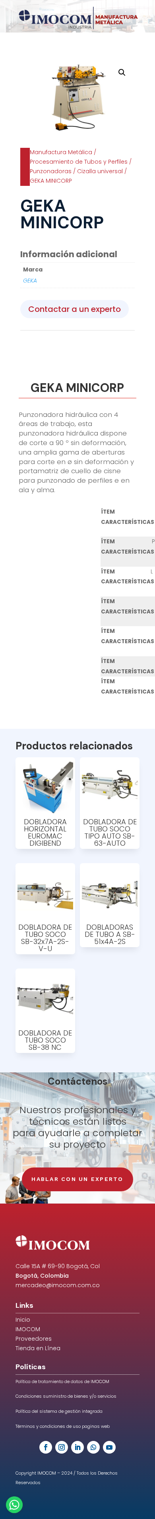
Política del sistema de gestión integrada (59, 1411)
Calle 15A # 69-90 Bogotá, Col (57, 1266)
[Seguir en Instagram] (61, 1447)
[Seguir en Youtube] (109, 1447)
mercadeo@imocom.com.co (57, 1285)
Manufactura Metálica (61, 152)
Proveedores (33, 1339)
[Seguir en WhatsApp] (93, 1447)
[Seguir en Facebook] (45, 1447)
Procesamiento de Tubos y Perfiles (79, 162)
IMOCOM (27, 1329)
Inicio (22, 1320)
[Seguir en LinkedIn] (77, 1447)
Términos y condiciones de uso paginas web (62, 1426)
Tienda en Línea (37, 1348)
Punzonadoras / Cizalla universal (76, 171)
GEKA (30, 281)
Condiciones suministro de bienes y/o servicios (65, 1396)
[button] (122, 72)
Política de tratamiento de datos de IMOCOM (62, 1381)
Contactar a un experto (74, 309)
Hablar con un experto (77, 1179)
